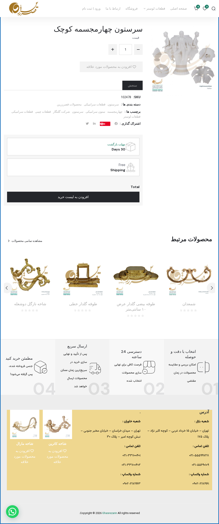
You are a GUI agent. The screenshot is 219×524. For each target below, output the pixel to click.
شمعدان (188, 304)
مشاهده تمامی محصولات (27, 240)
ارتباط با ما (113, 8)
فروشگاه (132, 8)
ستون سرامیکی (95, 111)
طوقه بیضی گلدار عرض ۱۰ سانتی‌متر (136, 306)
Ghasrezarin (110, 513)
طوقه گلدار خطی (83, 304)
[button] (6, 288)
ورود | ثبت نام (91, 8)
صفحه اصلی (178, 8)
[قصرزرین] (24, 8)
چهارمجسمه (115, 111)
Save (102, 123)
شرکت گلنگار (61, 111)
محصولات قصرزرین (69, 104)
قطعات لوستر (155, 8)
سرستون (113, 104)
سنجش (132, 85)
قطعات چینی (43, 111)
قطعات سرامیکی (94, 104)
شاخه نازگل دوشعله (30, 304)
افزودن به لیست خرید (73, 197)
